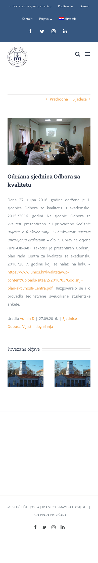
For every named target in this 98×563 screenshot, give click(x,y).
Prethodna (59, 99)
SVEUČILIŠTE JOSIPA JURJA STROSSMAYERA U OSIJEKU (48, 507)
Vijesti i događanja (37, 326)
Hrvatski (70, 19)
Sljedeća (80, 99)
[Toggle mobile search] (77, 54)
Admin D (27, 318)
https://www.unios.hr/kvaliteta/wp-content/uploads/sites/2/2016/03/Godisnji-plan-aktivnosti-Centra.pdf (45, 280)
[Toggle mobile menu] (87, 54)
